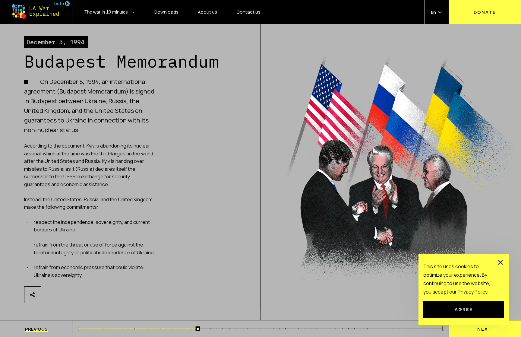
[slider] (197, 328)
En (433, 12)
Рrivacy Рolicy (472, 291)
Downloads (166, 12)
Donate (485, 12)
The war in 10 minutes (106, 11)
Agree (464, 309)
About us (207, 12)
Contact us (248, 12)
